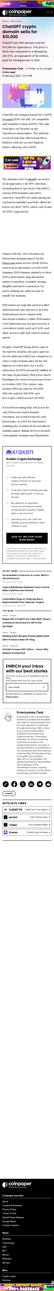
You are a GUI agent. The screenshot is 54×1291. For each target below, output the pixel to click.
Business (16, 21)
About (5, 1201)
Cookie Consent (10, 1225)
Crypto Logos (9, 1276)
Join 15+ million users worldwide (27, 538)
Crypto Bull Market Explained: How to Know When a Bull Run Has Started (25, 589)
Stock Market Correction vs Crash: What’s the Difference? (25, 577)
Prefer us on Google (40, 68)
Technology (8, 1243)
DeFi (4, 1247)
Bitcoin (5, 1254)
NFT (4, 1250)
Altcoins (6, 1262)
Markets (14, 646)
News (5, 21)
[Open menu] (51, 12)
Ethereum (7, 1258)
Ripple (13, 615)
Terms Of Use (9, 1213)
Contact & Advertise (12, 1205)
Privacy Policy (12, 697)
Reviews (6, 1280)
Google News (9, 1221)
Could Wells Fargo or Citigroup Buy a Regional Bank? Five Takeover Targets (23, 601)
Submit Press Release (13, 1217)
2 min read (8, 72)
